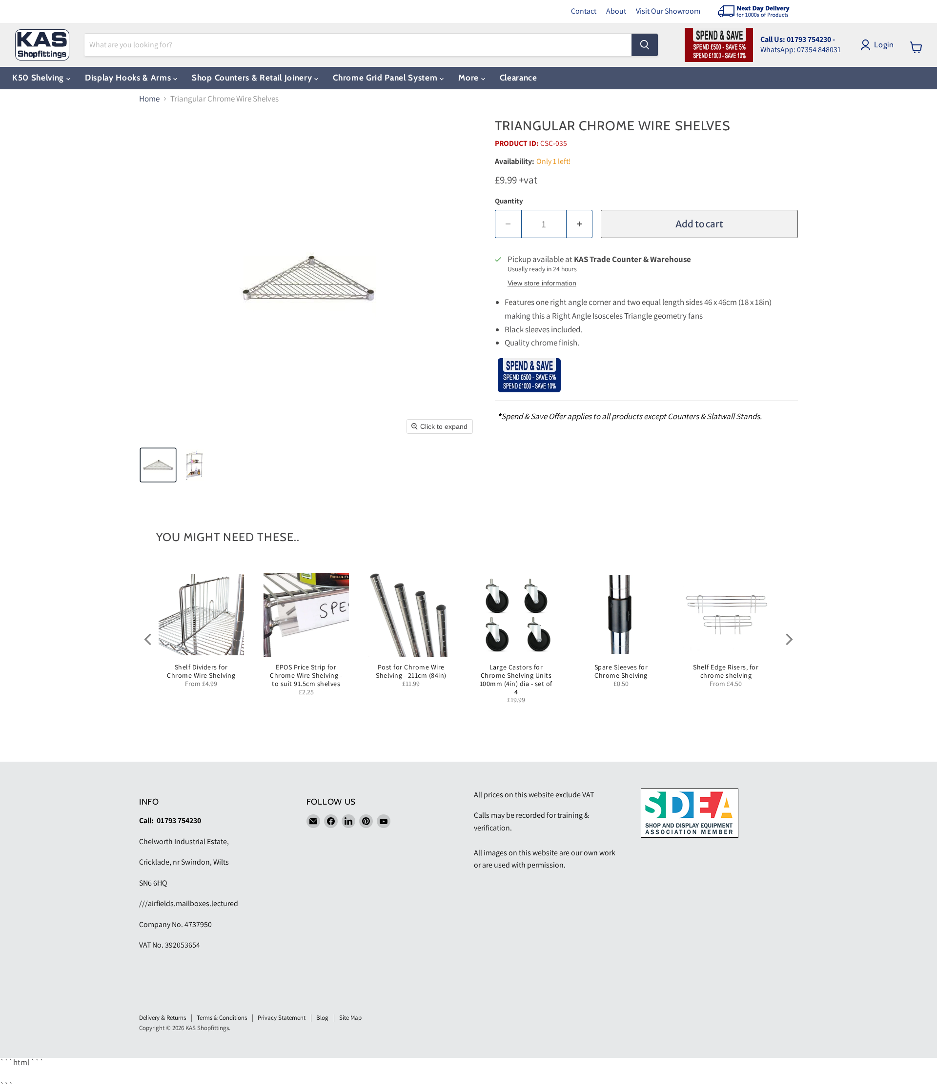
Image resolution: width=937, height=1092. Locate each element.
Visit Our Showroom (668, 11)
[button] (158, 465)
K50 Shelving (39, 77)
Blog (322, 1017)
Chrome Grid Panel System (386, 77)
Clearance (518, 77)
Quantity (509, 201)
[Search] (644, 45)
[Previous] (149, 639)
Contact (583, 11)
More (469, 77)
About (616, 11)
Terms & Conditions (222, 1017)
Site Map (350, 1017)
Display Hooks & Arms (129, 77)
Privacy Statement (282, 1017)
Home (149, 99)
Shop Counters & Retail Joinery (253, 77)
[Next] (788, 639)
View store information (542, 283)
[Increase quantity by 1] (580, 224)
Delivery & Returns (162, 1017)
